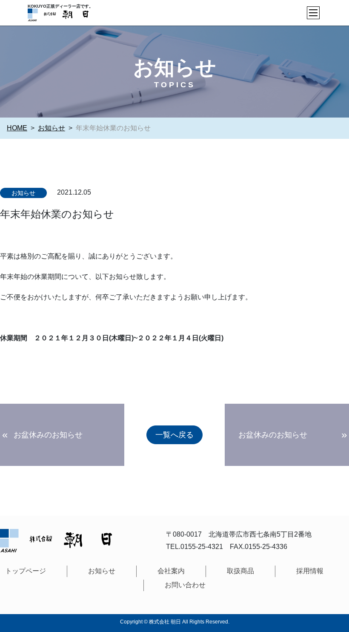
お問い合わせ (185, 585)
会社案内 (171, 571)
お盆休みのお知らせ (48, 435)
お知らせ (23, 193)
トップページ (25, 571)
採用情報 (309, 571)
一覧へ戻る (174, 435)
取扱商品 (240, 571)
